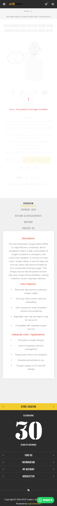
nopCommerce (34, 503)
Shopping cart (47, 3)
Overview (28, 203)
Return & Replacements (28, 216)
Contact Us (28, 228)
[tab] (28, 203)
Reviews (28, 222)
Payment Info (28, 209)
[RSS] (28, 490)
